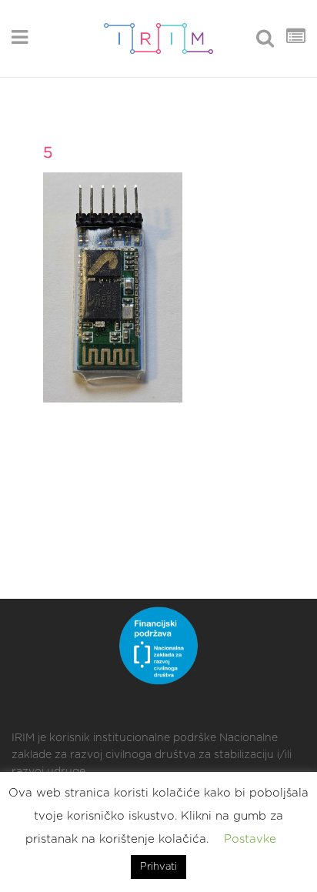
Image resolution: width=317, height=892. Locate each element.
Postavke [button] (250, 839)
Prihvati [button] (158, 867)
